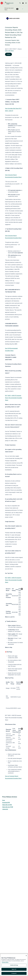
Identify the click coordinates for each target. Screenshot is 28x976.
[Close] (26, 955)
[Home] (7, 3)
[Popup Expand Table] (22, 589)
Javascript (5, 809)
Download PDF (6, 802)
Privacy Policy (5, 962)
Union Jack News (9, 50)
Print (3, 800)
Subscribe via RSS (7, 804)
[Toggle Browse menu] (22, 9)
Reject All (14, 969)
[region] (14, 965)
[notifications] (23, 3)
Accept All (14, 973)
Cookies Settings (14, 965)
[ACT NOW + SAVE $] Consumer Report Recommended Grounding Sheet (13, 398)
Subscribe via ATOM (7, 807)
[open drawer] (26, 3)
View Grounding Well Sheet (12, 108)
